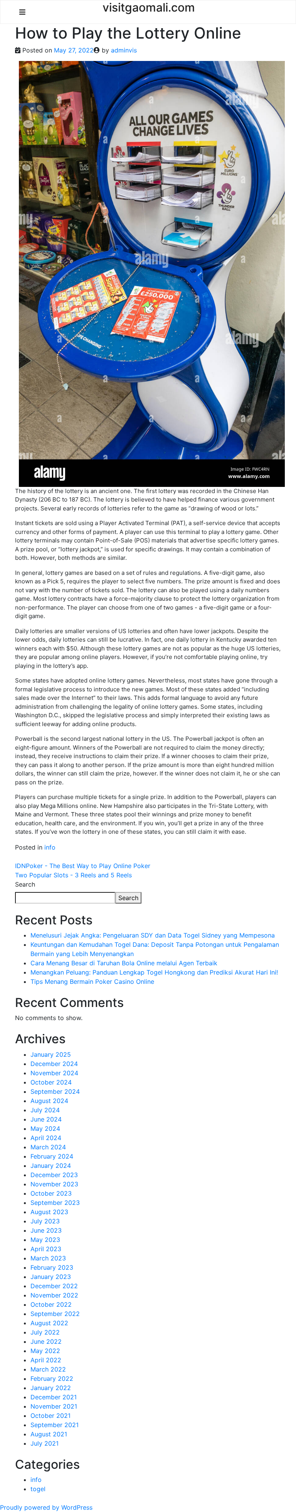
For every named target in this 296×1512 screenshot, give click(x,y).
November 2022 (54, 1295)
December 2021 (53, 1397)
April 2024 (45, 1138)
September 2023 (55, 1202)
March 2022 (48, 1369)
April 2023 (45, 1249)
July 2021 (44, 1443)
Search (25, 884)
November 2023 (54, 1184)
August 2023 (49, 1212)
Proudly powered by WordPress (46, 1507)
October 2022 (51, 1304)
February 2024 (51, 1156)
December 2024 (54, 1064)
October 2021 (50, 1415)
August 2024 (49, 1101)
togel (37, 1489)
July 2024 (45, 1110)
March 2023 (48, 1258)
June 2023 (46, 1230)
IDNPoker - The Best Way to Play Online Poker (82, 866)
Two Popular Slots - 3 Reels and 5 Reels (73, 875)
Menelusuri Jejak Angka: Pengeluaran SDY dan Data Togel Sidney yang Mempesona (152, 935)
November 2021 (53, 1406)
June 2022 (46, 1341)
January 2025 (50, 1054)
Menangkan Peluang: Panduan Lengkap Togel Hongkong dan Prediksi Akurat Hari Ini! (154, 972)
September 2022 (55, 1314)
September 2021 (54, 1425)
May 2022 (45, 1351)
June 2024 (46, 1119)
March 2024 (48, 1147)
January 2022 (50, 1388)
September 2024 (55, 1091)
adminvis (124, 50)
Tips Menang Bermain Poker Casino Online (92, 981)
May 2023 (45, 1239)
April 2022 (45, 1360)
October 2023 (51, 1193)
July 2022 (45, 1332)
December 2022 (54, 1286)
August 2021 (48, 1434)
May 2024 (45, 1128)
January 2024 (50, 1165)
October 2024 (51, 1082)
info (50, 847)
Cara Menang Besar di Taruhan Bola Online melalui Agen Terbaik (123, 963)
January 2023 (50, 1277)
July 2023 (45, 1221)
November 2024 (54, 1073)
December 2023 (54, 1175)
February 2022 (51, 1378)
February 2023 (51, 1267)
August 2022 (49, 1323)
